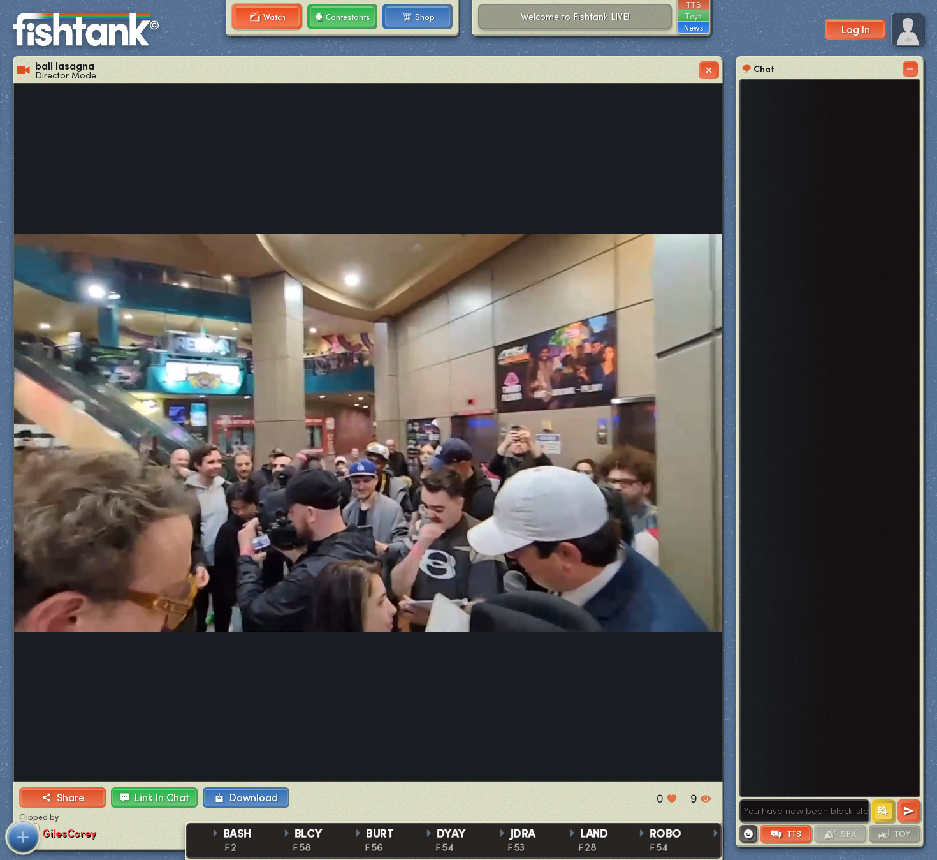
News (693, 27)
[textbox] (804, 811)
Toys (693, 16)
